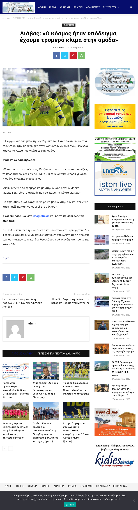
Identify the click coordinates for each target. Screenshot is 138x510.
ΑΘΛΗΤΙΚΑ (59, 486)
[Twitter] (64, 55)
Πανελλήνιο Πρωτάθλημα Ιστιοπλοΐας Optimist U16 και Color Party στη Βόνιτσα (16, 390)
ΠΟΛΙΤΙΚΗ (78, 7)
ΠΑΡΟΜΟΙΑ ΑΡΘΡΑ (22, 353)
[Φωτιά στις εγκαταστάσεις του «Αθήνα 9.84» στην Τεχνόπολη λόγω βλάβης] (102, 278)
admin (60, 47)
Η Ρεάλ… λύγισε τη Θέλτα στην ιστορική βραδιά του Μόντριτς (70, 301)
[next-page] (10, 448)
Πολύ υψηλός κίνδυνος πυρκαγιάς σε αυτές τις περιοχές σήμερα (123, 348)
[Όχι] (133, 500)
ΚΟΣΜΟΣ (72, 486)
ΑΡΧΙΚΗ (8, 486)
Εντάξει (70, 504)
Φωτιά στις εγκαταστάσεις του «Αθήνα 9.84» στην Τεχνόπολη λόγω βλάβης (122, 281)
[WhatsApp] (81, 55)
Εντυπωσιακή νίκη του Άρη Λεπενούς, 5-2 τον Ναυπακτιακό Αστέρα (22, 303)
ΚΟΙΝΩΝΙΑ (65, 7)
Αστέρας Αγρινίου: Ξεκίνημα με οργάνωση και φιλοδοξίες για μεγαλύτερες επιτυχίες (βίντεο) (15, 430)
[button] (131, 7)
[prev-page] (5, 448)
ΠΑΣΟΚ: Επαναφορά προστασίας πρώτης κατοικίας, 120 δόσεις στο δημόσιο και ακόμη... (123, 368)
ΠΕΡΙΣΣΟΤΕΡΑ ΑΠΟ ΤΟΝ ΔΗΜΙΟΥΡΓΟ (59, 353)
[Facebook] (56, 55)
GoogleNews (41, 216)
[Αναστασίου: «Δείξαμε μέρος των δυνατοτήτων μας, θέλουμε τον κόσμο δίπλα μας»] (46, 371)
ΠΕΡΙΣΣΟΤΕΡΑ (109, 7)
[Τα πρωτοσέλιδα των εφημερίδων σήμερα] (102, 240)
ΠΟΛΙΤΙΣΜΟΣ (86, 486)
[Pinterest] (73, 55)
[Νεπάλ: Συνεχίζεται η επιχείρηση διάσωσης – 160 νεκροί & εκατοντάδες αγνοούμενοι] (102, 254)
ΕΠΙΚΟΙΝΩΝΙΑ (120, 486)
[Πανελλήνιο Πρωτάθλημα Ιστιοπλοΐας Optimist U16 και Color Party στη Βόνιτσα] (16, 371)
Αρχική (42, 7)
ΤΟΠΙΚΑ (52, 7)
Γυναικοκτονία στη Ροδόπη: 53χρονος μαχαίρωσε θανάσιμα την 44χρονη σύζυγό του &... (122, 304)
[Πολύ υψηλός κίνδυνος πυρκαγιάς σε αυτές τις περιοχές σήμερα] (102, 349)
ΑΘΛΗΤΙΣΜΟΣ (93, 7)
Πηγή (6, 258)
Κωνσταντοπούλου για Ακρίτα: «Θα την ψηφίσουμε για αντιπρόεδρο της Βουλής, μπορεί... (123, 328)
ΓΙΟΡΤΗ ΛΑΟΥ (103, 486)
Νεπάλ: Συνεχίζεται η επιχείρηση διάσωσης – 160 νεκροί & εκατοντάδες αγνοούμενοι (123, 257)
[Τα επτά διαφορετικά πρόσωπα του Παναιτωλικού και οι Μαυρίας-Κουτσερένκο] (76, 371)
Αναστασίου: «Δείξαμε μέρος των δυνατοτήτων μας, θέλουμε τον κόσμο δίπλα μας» (45, 390)
